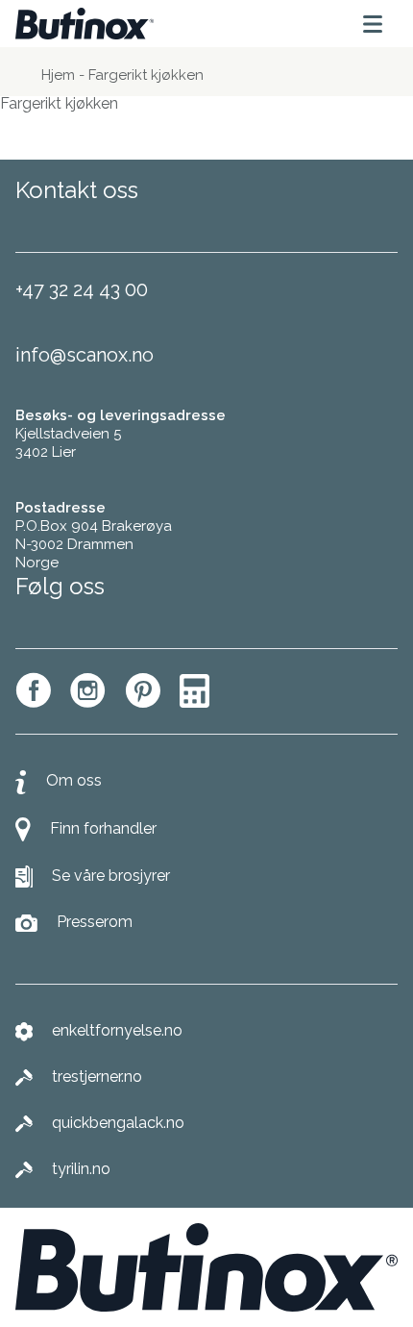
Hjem (58, 75)
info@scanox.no (84, 354)
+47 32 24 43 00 (81, 289)
